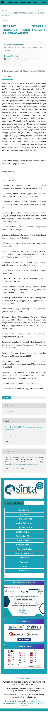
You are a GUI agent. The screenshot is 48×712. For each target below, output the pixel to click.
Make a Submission (14, 503)
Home (4, 11)
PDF (7, 398)
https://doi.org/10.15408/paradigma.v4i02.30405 (26, 71)
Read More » (24, 639)
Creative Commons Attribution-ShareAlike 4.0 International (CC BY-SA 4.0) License (24, 703)
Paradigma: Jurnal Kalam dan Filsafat (27, 2)
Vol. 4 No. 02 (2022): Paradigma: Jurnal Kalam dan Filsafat (24, 14)
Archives (41, 11)
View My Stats (24, 678)
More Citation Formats (16, 469)
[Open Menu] (2, 2)
